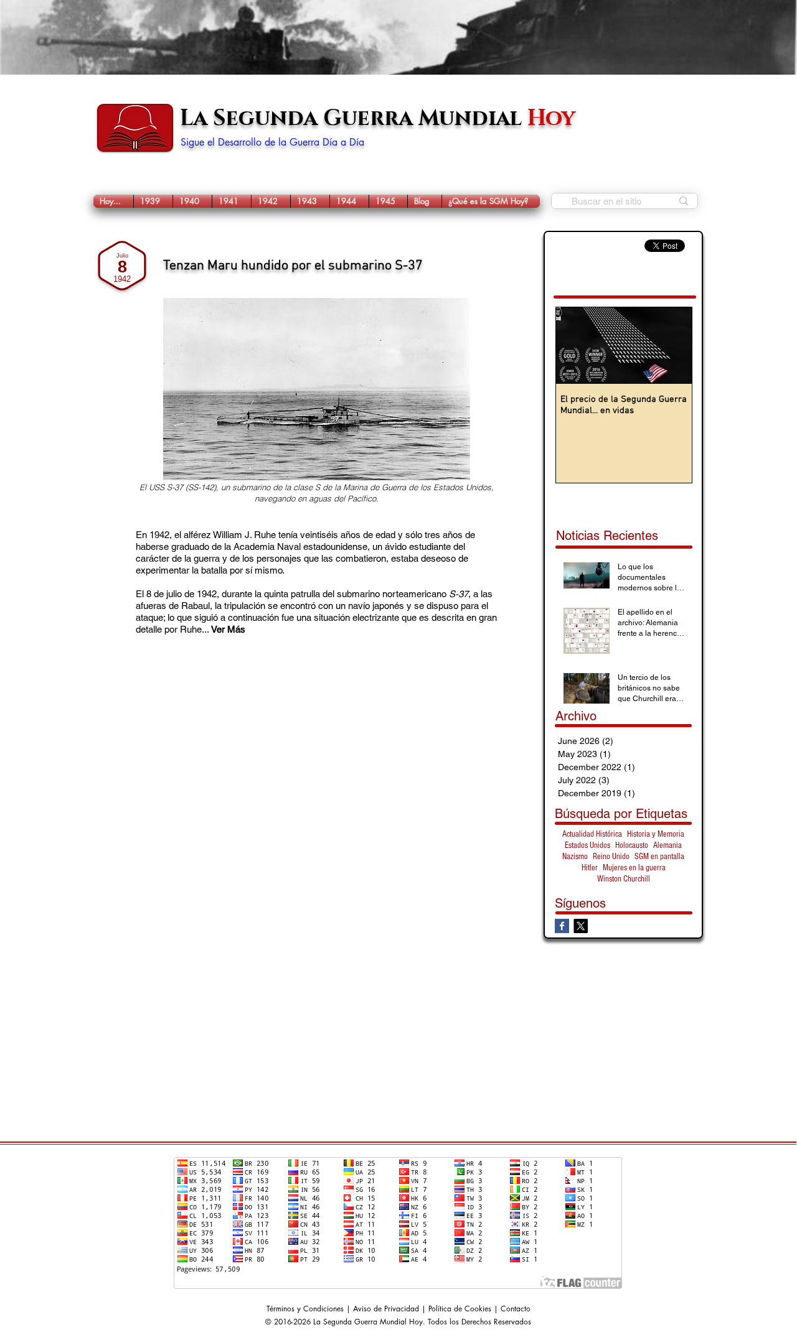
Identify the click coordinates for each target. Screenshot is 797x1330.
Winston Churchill (623, 879)
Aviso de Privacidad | (390, 1308)
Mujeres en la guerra (634, 868)
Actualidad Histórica (592, 834)
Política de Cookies (459, 1308)
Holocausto (631, 845)
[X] (580, 926)
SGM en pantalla (659, 857)
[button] (153, 201)
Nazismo (575, 857)
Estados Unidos (587, 845)
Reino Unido (611, 857)
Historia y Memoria (655, 834)
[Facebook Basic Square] (562, 926)
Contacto (516, 1308)
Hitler (590, 868)
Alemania (667, 845)
